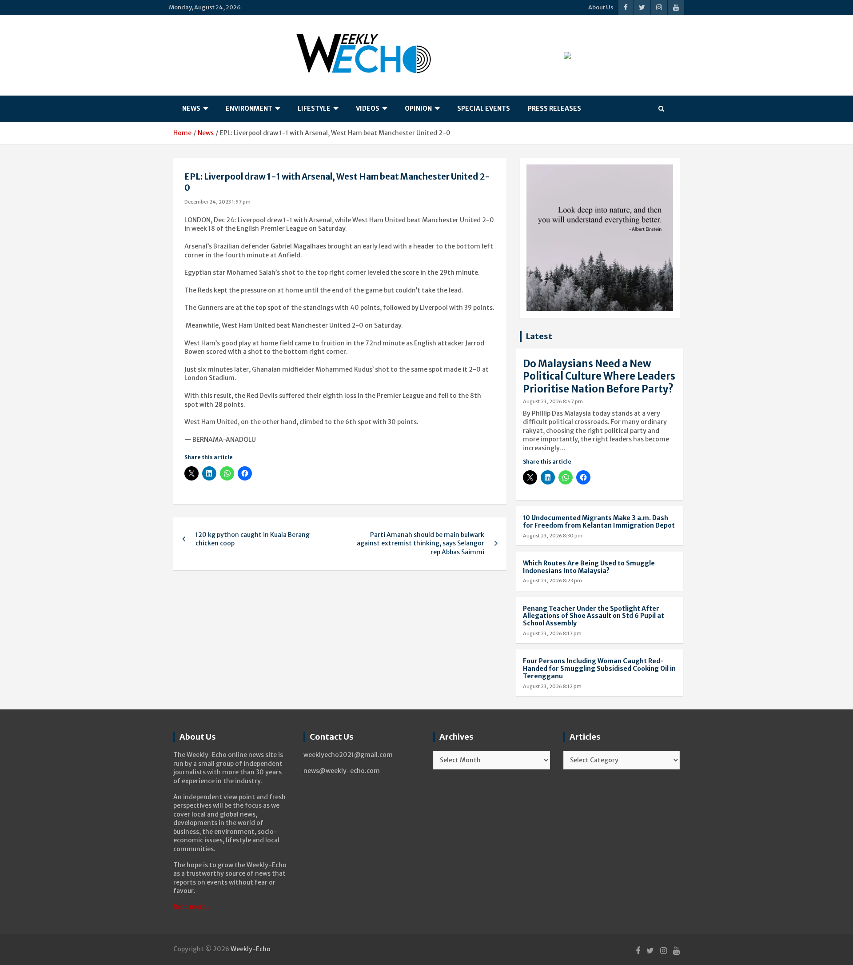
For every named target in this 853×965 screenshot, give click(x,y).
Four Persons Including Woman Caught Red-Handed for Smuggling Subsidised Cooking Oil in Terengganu (599, 668)
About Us (601, 7)
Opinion (418, 108)
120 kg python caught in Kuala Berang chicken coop (252, 539)
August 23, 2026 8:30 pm (552, 536)
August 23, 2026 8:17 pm (552, 633)
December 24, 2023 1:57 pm (217, 202)
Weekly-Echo (251, 949)
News (191, 108)
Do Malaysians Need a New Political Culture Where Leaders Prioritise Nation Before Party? (599, 376)
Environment (249, 108)
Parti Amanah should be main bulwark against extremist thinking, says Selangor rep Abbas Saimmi (420, 543)
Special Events (483, 108)
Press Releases (554, 108)
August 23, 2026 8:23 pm (552, 580)
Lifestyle (314, 108)
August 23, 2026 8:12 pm (552, 686)
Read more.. (191, 907)
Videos (367, 108)
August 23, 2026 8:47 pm (553, 401)
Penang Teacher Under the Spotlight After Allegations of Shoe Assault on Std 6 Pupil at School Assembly (593, 616)
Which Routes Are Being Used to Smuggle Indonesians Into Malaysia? (589, 567)
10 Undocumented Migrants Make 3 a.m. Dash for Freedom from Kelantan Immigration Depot (599, 521)
